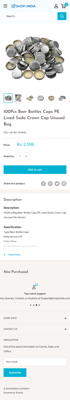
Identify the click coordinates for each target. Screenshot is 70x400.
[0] (63, 6)
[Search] (61, 16)
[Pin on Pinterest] (50, 183)
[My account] (56, 6)
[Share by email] (63, 183)
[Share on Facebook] (43, 183)
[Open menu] (5, 5)
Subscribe (15, 372)
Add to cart (35, 169)
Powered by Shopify (13, 392)
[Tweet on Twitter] (57, 183)
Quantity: (9, 156)
